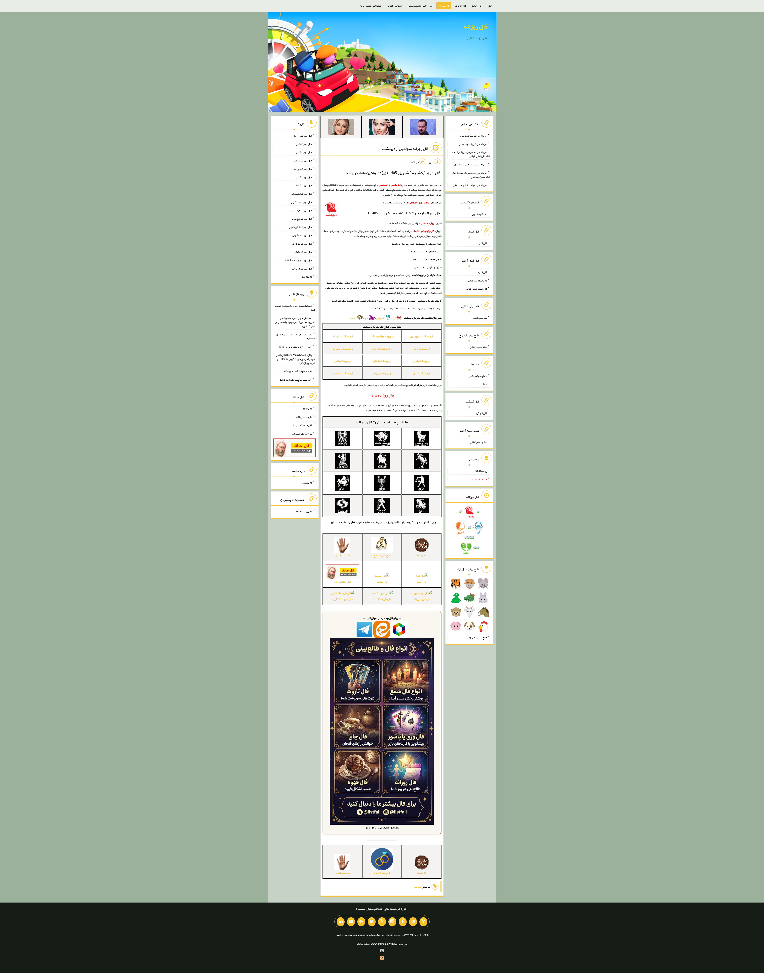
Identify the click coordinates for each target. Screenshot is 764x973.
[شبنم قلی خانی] (341, 128)
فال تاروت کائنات (382, 599)
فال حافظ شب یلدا (302, 425)
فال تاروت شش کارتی (300, 227)
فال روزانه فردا (304, 511)
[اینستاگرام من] (392, 921)
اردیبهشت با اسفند (343, 373)
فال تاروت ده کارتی (302, 243)
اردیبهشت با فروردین (421, 336)
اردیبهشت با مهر (421, 361)
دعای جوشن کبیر (478, 375)
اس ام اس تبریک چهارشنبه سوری (469, 164)
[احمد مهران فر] (423, 128)
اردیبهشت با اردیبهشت (382, 336)
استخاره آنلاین (394, 5)
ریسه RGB (481, 471)
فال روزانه (443, 5)
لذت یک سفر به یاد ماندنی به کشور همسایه (295, 336)
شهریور (380, 318)
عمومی (417, 886)
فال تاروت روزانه (421, 599)
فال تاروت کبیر (304, 144)
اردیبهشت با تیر (421, 348)
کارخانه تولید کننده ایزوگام (298, 371)
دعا (485, 384)
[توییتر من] (372, 921)
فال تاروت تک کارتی (301, 193)
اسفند (353, 318)
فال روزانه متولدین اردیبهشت (405, 148)
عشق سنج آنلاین (478, 442)
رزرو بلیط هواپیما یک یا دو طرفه (296, 379)
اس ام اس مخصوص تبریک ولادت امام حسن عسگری (471, 175)
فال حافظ (476, 5)
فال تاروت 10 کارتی (342, 599)
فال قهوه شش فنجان (476, 288)
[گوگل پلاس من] (361, 921)
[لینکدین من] (341, 921)
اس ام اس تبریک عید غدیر (473, 135)
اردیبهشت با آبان (382, 361)
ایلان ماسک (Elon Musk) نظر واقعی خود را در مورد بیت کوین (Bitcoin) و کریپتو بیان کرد (295, 359)
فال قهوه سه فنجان (477, 280)
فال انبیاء (421, 581)
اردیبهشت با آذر (342, 361)
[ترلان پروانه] (382, 128)
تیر (394, 318)
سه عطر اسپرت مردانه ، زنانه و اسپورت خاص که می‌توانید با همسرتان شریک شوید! (295, 322)
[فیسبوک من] (403, 921)
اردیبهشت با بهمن (382, 373)
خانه (489, 5)
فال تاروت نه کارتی (302, 235)
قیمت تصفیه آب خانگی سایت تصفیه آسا (295, 308)
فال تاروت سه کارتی (301, 202)
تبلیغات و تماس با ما (370, 5)
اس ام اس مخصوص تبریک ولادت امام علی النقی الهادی (471, 154)
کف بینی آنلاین (479, 317)
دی (366, 318)
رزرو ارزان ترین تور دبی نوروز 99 (295, 346)
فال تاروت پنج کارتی (301, 218)
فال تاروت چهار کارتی (301, 210)
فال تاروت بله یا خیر (301, 268)
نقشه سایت (363, 944)
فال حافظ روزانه (304, 417)
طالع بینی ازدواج (478, 347)
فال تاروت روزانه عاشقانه (298, 260)
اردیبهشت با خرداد (343, 336)
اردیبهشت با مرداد (382, 348)
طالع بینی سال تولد (477, 637)
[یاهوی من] (423, 921)
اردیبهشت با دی (421, 373)
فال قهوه (482, 272)
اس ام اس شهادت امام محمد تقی (470, 185)
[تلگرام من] (413, 921)
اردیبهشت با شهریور (342, 348)
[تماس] (382, 921)
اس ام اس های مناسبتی (420, 5)
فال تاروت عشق (303, 252)
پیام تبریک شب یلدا (302, 433)
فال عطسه (382, 581)
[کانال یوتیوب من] (351, 921)
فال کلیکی (481, 413)
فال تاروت (460, 5)
